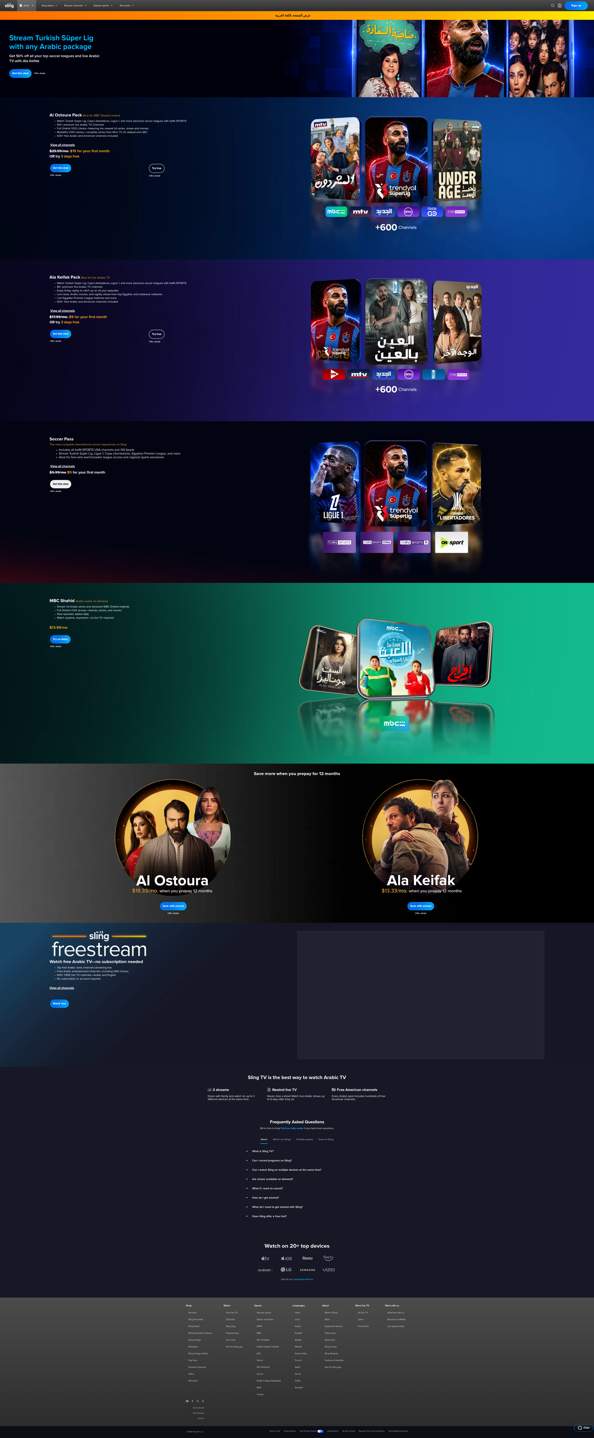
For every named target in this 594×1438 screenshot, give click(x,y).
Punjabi (298, 1333)
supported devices (303, 1279)
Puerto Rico (363, 1326)
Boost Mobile (198, 1408)
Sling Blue (193, 1347)
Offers (191, 1374)
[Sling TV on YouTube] (187, 1401)
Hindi (297, 1313)
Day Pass (192, 1360)
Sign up (576, 5)
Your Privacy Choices (308, 1431)
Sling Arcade (331, 1347)
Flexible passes (304, 1139)
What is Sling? (331, 1313)
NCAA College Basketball (269, 1381)
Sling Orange (194, 1340)
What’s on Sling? (282, 1139)
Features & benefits (334, 1360)
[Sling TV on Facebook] (192, 1401)
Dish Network (198, 1413)
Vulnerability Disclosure (398, 1431)
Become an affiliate (396, 1319)
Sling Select (194, 1326)
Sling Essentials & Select (200, 1333)
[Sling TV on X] (203, 1401)
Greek (298, 1374)
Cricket (260, 1394)
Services (192, 1313)
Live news (231, 1340)
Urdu (297, 1319)
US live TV (363, 1313)
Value (327, 1319)
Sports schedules (265, 1319)
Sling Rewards (331, 1354)
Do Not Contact (348, 1431)
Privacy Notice (290, 1431)
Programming (232, 1333)
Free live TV (232, 1313)
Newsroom (330, 1340)
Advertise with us (395, 1313)
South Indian (301, 1354)
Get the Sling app (234, 1347)
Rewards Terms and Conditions (372, 1431)
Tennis (260, 1360)
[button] (20, 73)
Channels (230, 1319)
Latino (361, 1319)
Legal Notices (333, 1431)
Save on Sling (326, 1139)
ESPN (259, 1326)
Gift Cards (193, 1381)
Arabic (298, 1326)
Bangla (298, 1340)
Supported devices (334, 1326)
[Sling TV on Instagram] (197, 1401)
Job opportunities (395, 1326)
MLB (259, 1388)
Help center (330, 1333)
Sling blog (230, 1326)
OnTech (201, 1418)
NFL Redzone (263, 1367)
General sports (264, 1313)
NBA (259, 1333)
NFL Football (263, 1340)
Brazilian (299, 1388)
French (298, 1360)
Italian (297, 1367)
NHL (259, 1354)
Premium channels (197, 1367)
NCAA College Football (268, 1347)
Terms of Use (274, 1431)
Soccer (260, 1374)
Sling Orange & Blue (198, 1354)
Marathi (298, 1347)
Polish (298, 1381)
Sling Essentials (195, 1319)
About (264, 1139)
